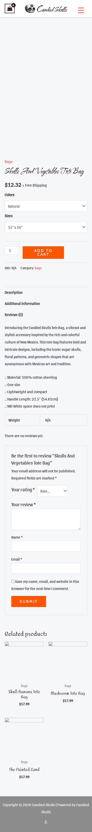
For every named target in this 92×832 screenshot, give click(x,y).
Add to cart (43, 252)
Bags (9, 161)
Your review (23, 504)
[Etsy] (46, 822)
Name (17, 537)
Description (14, 292)
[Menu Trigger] (81, 10)
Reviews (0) (14, 314)
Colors (9, 194)
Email (16, 559)
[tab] (46, 292)
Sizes (9, 215)
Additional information (22, 303)
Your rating (23, 489)
